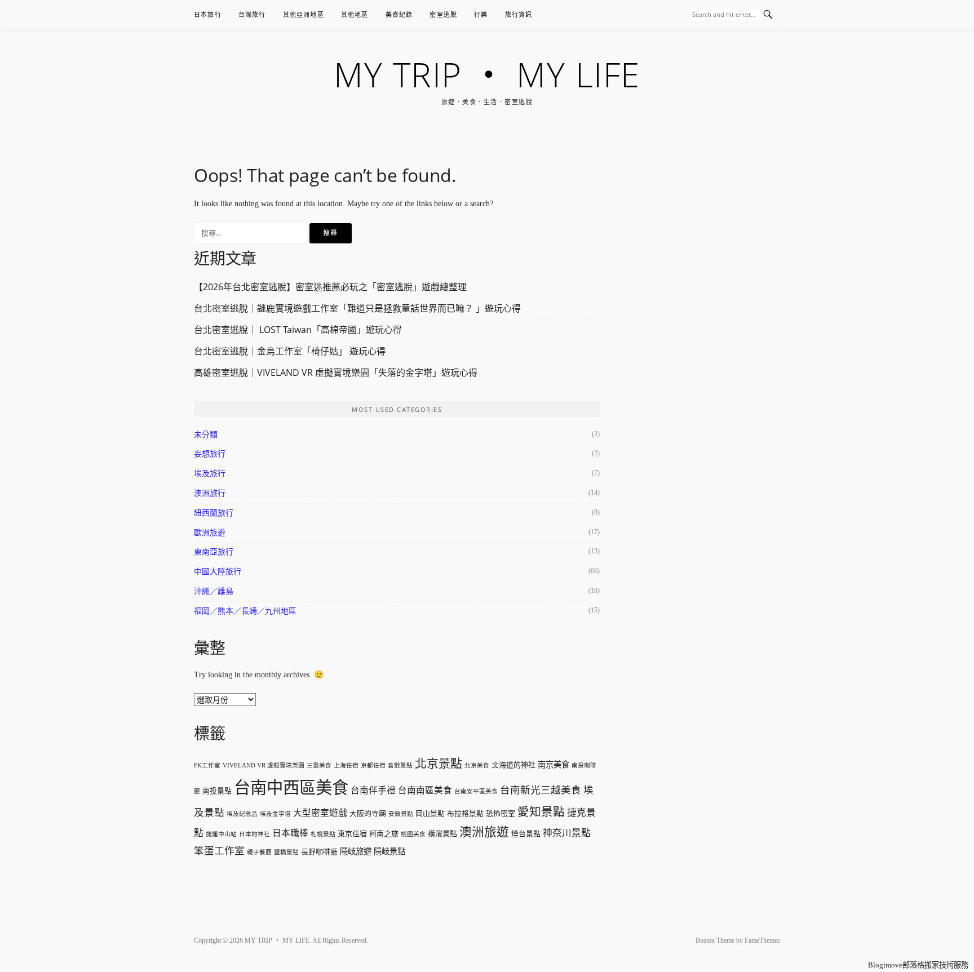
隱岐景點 (389, 851)
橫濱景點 (442, 833)
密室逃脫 (443, 14)
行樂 (481, 14)
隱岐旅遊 (355, 851)
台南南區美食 (425, 790)
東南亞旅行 (213, 552)
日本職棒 (290, 833)
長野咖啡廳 (319, 851)
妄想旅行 (209, 454)
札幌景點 (323, 834)
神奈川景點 (567, 833)
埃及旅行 (209, 473)
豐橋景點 (286, 852)
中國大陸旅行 (217, 571)
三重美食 (319, 765)
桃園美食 (413, 834)
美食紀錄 (399, 14)
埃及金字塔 (275, 814)
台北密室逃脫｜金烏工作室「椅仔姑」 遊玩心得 (290, 351)
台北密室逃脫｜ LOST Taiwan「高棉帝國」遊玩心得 (298, 329)
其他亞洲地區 (303, 14)
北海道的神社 (513, 765)
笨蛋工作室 (219, 850)
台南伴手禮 (373, 790)
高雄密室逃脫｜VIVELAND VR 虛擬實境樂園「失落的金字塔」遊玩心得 (335, 372)
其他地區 (355, 14)
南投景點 (217, 791)
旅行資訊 (519, 14)
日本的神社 (254, 834)
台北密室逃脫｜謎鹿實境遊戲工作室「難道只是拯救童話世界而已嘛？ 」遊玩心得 (357, 308)
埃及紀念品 (242, 814)
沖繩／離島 (213, 591)
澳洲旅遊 (484, 832)
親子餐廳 (259, 852)
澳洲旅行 (209, 493)
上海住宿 (346, 765)
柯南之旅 (384, 833)
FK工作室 (207, 765)
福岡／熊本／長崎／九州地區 (245, 611)
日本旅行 (208, 14)
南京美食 (553, 764)
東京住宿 (352, 833)
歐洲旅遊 (209, 533)
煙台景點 (526, 833)
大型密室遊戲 (320, 813)
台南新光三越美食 (540, 790)
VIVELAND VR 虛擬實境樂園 (263, 765)
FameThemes (762, 940)
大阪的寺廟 (367, 813)
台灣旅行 (252, 14)
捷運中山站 (221, 834)
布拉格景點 (465, 813)
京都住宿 (373, 765)
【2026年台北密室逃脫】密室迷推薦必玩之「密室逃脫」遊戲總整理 (330, 287)
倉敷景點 (400, 765)
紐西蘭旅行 (213, 513)
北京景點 (438, 763)
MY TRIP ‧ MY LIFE (487, 74)
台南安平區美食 (476, 791)
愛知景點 (541, 812)
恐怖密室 (500, 813)
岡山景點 (430, 813)
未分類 (206, 434)
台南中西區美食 (291, 788)
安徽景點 (400, 814)
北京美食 (476, 765)
